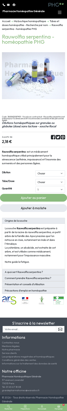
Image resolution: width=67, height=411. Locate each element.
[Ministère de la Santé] (25, 300)
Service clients (9, 353)
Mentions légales (11, 346)
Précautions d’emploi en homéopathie (26, 290)
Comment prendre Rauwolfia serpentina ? (28, 278)
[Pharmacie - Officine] (59, 300)
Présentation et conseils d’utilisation (24, 284)
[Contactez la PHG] (8, 4)
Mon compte (42, 409)
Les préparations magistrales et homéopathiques (28, 356)
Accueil (6, 21)
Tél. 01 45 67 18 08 (11, 387)
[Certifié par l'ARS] (9, 300)
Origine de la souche (16, 220)
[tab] (33, 221)
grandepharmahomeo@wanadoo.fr (21, 390)
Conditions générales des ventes (19, 360)
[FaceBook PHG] (14, 4)
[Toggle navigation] (59, 12)
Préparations (25, 409)
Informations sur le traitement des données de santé (29, 363)
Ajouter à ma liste (33, 208)
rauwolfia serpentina (39, 232)
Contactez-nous (10, 342)
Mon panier (59, 407)
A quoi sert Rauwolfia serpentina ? (24, 272)
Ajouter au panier (33, 198)
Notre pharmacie (11, 349)
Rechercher (8, 409)
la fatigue (23, 261)
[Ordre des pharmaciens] (42, 300)
